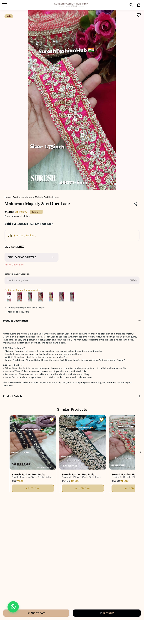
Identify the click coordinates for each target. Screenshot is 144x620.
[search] (131, 5)
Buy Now (108, 613)
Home (7, 197)
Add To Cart (32, 488)
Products (17, 197)
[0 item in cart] (138, 5)
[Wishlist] (139, 15)
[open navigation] (5, 5)
